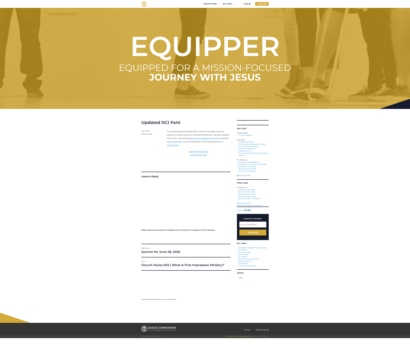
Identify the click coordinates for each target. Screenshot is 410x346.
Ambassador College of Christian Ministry (252, 248)
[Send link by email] (248, 210)
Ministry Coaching (245, 261)
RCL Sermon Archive (244, 203)
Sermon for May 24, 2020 (247, 196)
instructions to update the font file (204, 138)
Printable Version (245, 175)
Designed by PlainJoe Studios (151, 336)
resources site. (173, 145)
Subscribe (262, 4)
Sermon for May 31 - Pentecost (249, 198)
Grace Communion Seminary (249, 259)
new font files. (176, 142)
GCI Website (243, 257)
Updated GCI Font (245, 151)
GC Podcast (243, 250)
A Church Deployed (245, 135)
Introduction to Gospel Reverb (249, 162)
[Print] (250, 210)
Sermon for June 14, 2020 (247, 166)
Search (248, 4)
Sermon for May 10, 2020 (247, 192)
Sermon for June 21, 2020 (247, 169)
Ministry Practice (146, 134)
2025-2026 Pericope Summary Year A (249, 205)
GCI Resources (243, 254)
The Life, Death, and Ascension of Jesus (252, 144)
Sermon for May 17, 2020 (247, 194)
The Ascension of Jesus (246, 142)
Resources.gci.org (262, 330)
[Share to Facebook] (245, 210)
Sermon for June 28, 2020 (247, 171)
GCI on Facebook (244, 252)
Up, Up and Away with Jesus (248, 146)
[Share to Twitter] (246, 210)
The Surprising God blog (247, 266)
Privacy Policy (243, 263)
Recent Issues (210, 4)
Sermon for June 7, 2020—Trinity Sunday (252, 164)
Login (241, 277)
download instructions (198, 151)
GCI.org (247, 330)
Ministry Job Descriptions (247, 148)
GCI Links (227, 4)
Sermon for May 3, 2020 (247, 189)
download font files (198, 155)
